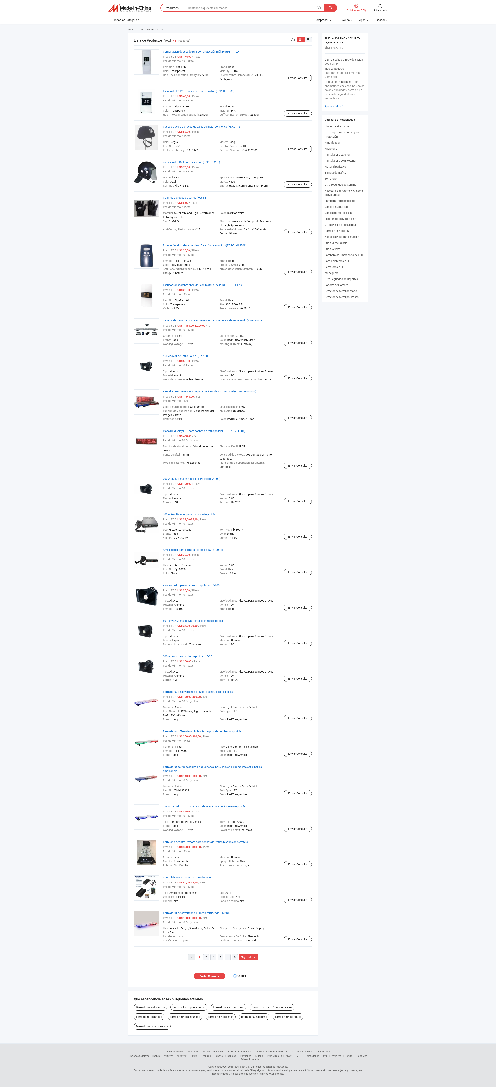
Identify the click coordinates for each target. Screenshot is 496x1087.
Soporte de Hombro (336, 285)
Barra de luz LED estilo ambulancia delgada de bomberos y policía (202, 731)
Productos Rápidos (302, 1051)
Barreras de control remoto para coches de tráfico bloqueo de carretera (205, 842)
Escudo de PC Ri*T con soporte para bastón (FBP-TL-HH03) (198, 91)
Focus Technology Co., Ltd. (240, 1066)
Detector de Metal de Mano (341, 291)
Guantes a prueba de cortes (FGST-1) (185, 197)
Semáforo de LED (335, 267)
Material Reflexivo (335, 166)
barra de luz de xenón (220, 1017)
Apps (362, 20)
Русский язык (274, 1055)
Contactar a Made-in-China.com (271, 1051)
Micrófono (331, 148)
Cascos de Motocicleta (338, 213)
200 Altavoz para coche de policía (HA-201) (189, 656)
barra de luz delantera (149, 1017)
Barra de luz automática (150, 1007)
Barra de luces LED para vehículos (272, 1007)
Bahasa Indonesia (250, 1059)
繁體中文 (182, 1055)
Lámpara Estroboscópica (340, 201)
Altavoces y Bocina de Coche (342, 237)
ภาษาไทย (336, 1055)
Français (206, 1055)
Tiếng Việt (361, 1055)
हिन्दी (325, 1055)
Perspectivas (323, 1051)
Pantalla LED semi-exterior (340, 160)
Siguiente (248, 957)
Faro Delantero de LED (338, 261)
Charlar (241, 976)
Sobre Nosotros (174, 1051)
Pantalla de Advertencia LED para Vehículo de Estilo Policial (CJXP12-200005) (209, 391)
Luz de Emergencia (336, 243)
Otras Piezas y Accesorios (340, 225)
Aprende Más (334, 106)
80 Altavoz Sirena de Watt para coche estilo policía (193, 621)
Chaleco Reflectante (337, 126)
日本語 (194, 1055)
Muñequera (331, 273)
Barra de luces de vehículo (228, 1007)
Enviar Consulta (297, 78)
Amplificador (332, 142)
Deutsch (231, 1055)
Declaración (193, 1051)
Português (245, 1055)
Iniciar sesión (380, 10)
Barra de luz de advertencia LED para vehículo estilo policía (198, 692)
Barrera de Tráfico (335, 172)
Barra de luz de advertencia (152, 1026)
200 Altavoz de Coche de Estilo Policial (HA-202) (191, 479)
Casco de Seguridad (337, 207)
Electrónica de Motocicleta (340, 219)
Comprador (321, 20)
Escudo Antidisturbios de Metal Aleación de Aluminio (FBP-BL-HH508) (204, 245)
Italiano (259, 1055)
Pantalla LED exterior (337, 154)
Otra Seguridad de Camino (340, 184)
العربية (300, 1055)
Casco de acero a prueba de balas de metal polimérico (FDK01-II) (201, 126)
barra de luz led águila (288, 1017)
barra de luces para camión (189, 1007)
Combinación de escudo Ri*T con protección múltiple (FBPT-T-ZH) (202, 51)
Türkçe (348, 1055)
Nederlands (313, 1055)
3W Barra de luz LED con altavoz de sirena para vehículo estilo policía (204, 806)
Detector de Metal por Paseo (342, 297)
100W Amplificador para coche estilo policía (189, 514)
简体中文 (168, 1055)
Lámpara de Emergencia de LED (344, 255)
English (156, 1055)
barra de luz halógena (254, 1017)
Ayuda (346, 20)
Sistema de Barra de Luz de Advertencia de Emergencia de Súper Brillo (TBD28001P (212, 320)
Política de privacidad (239, 1051)
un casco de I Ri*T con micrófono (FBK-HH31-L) (191, 162)
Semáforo (331, 178)
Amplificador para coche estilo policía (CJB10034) (193, 550)
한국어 (289, 1055)
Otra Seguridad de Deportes (341, 279)
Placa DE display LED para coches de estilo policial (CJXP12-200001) (204, 431)
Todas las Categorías (126, 20)
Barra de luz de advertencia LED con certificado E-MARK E (197, 913)
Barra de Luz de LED (337, 231)
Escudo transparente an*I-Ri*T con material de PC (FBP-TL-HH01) (202, 285)
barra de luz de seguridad (185, 1017)
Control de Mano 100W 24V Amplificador (187, 877)
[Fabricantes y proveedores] (129, 8)
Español (219, 1055)
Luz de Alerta (332, 249)
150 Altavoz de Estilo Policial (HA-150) (186, 356)
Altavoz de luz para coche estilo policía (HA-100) (191, 585)
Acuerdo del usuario (213, 1051)
